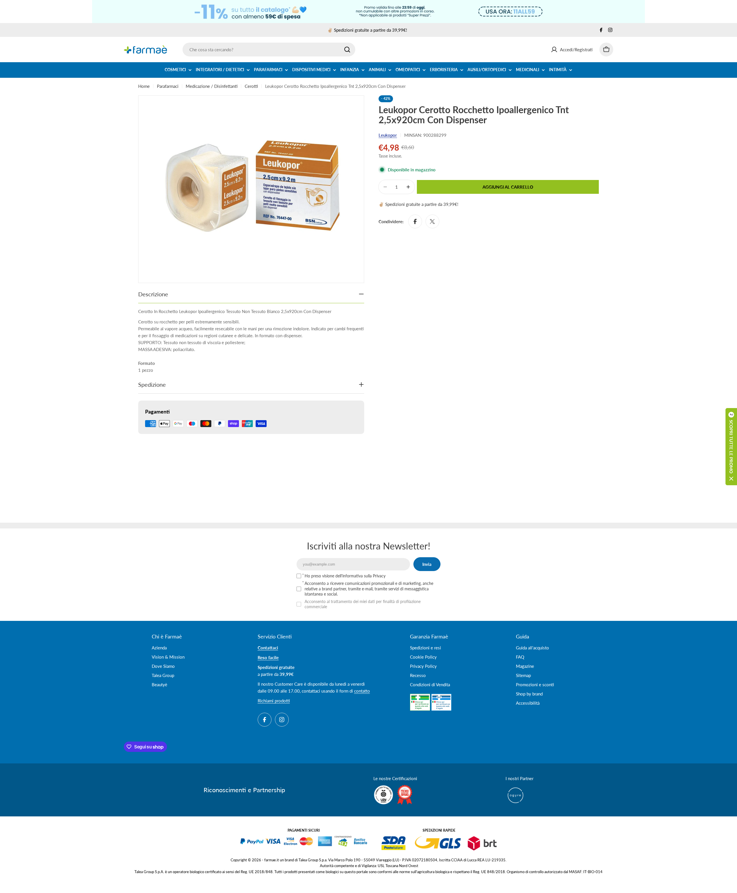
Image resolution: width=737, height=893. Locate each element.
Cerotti (251, 86)
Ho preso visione (345, 575)
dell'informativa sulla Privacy (360, 575)
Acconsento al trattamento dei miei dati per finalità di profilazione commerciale (363, 604)
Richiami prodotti (274, 700)
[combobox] (269, 49)
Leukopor (388, 135)
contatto (362, 690)
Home (144, 86)
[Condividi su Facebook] (415, 221)
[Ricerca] (347, 49)
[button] (731, 446)
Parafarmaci (167, 86)
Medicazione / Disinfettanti (212, 86)
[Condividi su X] (432, 221)
